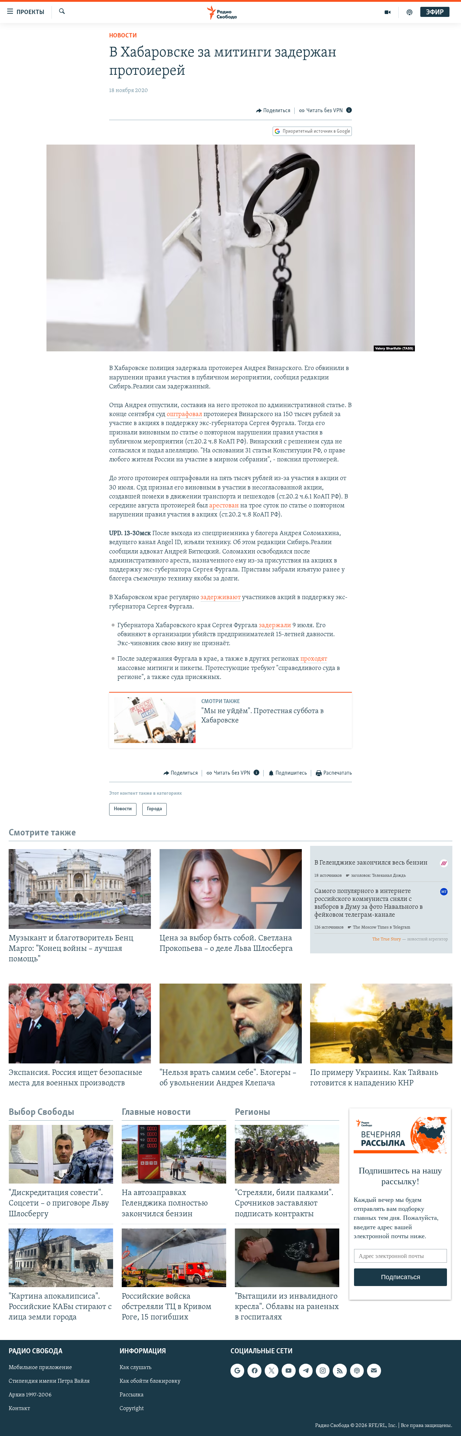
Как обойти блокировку (150, 1382)
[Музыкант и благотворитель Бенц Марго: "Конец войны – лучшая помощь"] (80, 889)
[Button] (273, 110)
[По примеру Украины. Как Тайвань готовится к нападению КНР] (381, 1023)
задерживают (221, 597)
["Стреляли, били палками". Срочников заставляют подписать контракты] (287, 1154)
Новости (123, 36)
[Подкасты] (357, 1370)
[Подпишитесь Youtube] (288, 1370)
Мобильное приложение (40, 1368)
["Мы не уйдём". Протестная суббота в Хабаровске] (155, 720)
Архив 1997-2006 (30, 1395)
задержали (275, 626)
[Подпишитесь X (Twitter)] (271, 1370)
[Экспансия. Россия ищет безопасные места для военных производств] (80, 1023)
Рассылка (132, 1395)
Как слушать (135, 1368)
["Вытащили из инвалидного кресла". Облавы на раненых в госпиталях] (287, 1257)
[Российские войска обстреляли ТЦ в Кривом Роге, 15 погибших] (174, 1257)
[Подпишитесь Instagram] (323, 1370)
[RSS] (339, 1370)
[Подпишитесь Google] (237, 1370)
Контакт (19, 1409)
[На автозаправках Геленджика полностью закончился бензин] (174, 1154)
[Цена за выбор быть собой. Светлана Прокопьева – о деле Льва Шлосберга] (231, 889)
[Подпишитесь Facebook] (254, 1370)
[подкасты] (409, 12)
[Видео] (388, 12)
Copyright (132, 1409)
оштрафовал (184, 414)
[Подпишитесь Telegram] (306, 1370)
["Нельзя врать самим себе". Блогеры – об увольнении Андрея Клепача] (231, 1023)
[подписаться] (374, 1370)
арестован (224, 506)
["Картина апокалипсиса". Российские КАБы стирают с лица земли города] (61, 1257)
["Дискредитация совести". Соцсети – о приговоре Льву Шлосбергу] (61, 1154)
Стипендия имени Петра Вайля (49, 1382)
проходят (313, 659)
